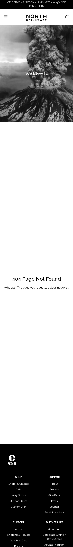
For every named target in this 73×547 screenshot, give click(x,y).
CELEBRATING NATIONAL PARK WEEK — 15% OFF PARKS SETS (36, 4)
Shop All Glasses (18, 483)
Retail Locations (54, 512)
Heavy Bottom (18, 495)
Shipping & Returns (18, 534)
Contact (18, 529)
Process (54, 489)
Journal (54, 506)
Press (54, 501)
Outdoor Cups (18, 501)
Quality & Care (18, 540)
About (54, 483)
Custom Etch (18, 506)
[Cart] (67, 17)
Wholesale (54, 529)
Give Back (54, 495)
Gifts (18, 489)
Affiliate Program (54, 544)
